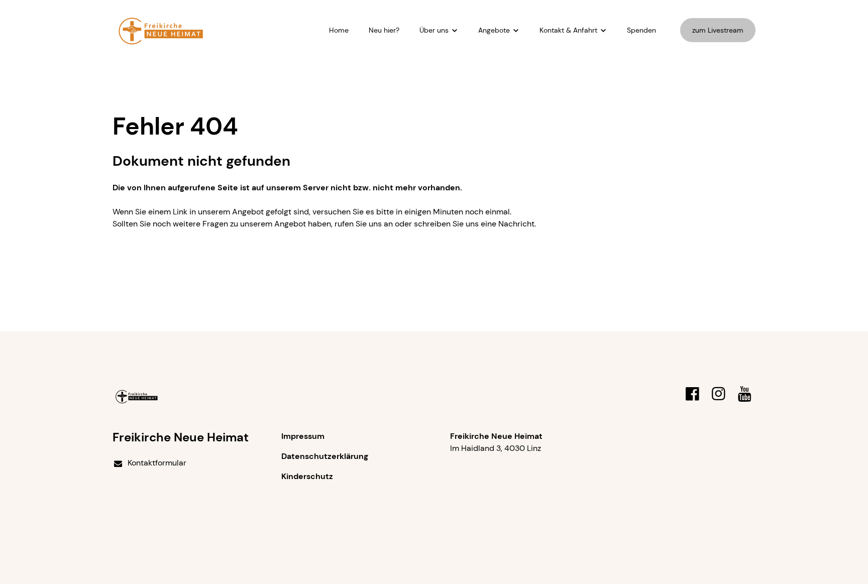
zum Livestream (717, 30)
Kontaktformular (157, 462)
